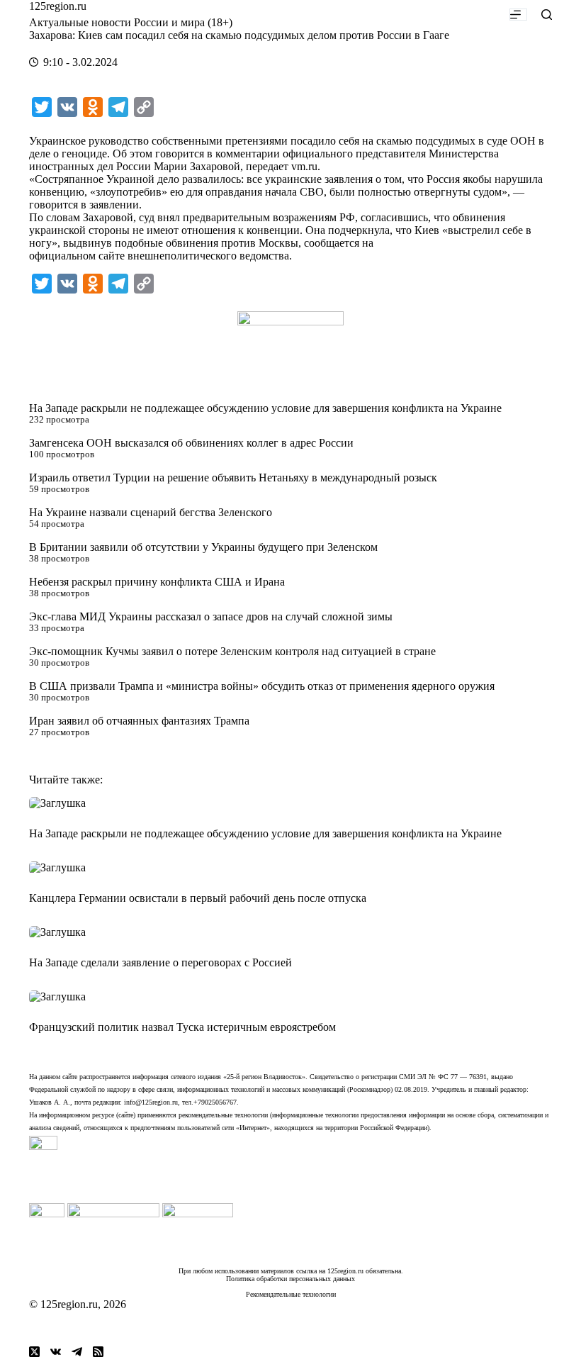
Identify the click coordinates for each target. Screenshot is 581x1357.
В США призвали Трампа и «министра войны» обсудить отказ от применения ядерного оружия (262, 686)
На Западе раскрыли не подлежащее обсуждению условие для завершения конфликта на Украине (265, 408)
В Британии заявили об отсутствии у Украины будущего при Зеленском (203, 547)
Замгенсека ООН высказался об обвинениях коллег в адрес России (191, 443)
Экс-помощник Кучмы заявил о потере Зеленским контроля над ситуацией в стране (232, 651)
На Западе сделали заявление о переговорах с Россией (160, 962)
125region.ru (57, 6)
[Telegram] (77, 1351)
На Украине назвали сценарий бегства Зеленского (150, 512)
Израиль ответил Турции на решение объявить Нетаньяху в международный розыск (233, 477)
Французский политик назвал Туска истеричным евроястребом (182, 1027)
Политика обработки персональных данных (290, 1279)
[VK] (55, 1351)
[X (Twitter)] (34, 1351)
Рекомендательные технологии (291, 1294)
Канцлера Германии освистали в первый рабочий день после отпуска (197, 898)
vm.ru (304, 166)
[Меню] (518, 15)
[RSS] (98, 1351)
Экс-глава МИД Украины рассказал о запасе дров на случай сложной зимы (211, 616)
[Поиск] (546, 14)
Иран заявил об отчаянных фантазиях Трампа (139, 721)
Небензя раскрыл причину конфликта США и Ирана (157, 582)
